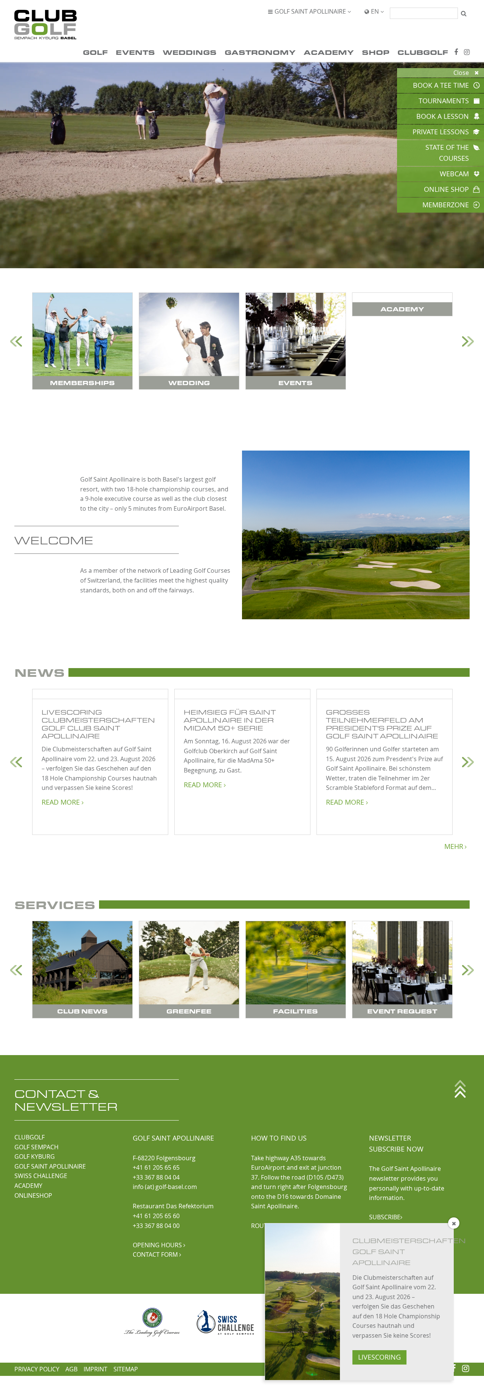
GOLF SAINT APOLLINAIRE (50, 1166)
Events (135, 52)
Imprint (95, 1369)
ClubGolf (422, 52)
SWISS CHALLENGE (40, 1176)
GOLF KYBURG (34, 1156)
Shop (375, 52)
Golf (95, 52)
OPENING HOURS (159, 1245)
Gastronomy (260, 52)
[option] (82, 341)
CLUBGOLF (29, 1137)
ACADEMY (28, 1185)
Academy (329, 52)
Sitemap (125, 1369)
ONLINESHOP (33, 1195)
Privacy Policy (36, 1369)
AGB (71, 1369)
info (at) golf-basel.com (165, 1187)
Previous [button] (16, 341)
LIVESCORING (379, 1357)
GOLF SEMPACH (36, 1147)
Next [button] (468, 341)
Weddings (190, 52)
